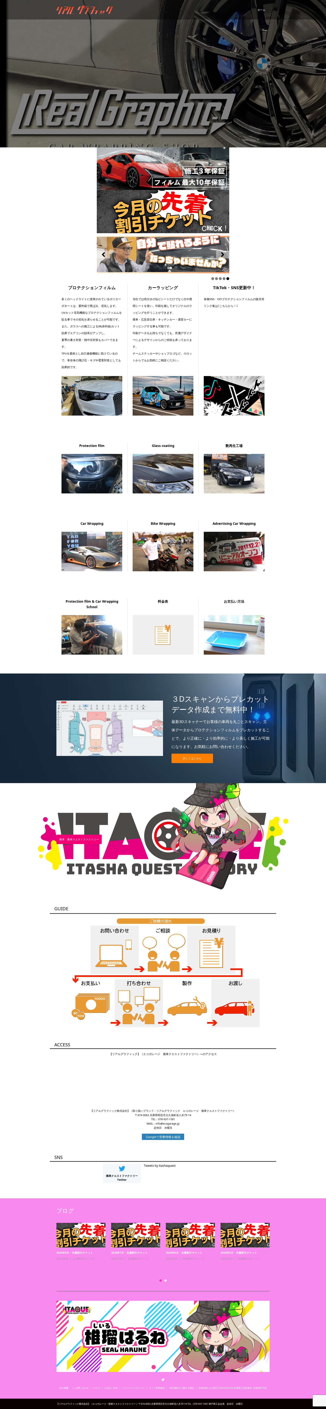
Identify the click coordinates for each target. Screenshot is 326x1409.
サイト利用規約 (157, 1388)
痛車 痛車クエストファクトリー (79, 839)
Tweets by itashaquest (160, 1166)
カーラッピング (80, 1264)
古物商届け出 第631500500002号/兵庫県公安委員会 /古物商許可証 (232, 1388)
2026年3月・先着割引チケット (239, 1252)
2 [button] (165, 1280)
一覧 (69, 1268)
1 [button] (160, 1280)
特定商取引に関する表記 (181, 1388)
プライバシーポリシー (133, 1388)
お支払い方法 (111, 1388)
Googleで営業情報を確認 (163, 1137)
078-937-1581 (166, 1119)
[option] (165, 1247)
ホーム (261, 10)
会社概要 (65, 1388)
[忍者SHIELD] (163, 168)
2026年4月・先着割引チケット (129, 1252)
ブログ (96, 1388)
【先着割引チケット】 (138, 1258)
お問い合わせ (82, 1388)
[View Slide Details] (163, 254)
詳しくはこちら (192, 758)
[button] (103, 254)
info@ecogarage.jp (168, 1123)
